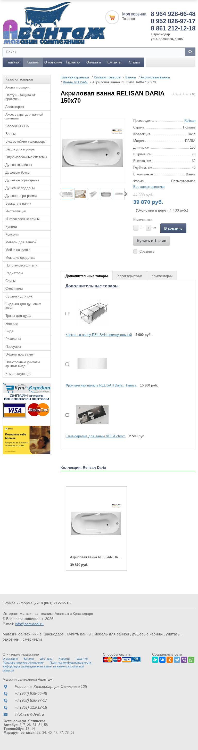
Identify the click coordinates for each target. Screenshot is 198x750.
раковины (11, 639)
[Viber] (184, 659)
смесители (32, 639)
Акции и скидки (17, 87)
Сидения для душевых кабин (23, 306)
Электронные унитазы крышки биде (22, 364)
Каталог (33, 62)
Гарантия (73, 62)
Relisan (189, 121)
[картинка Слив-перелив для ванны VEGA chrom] (89, 414)
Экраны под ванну (19, 354)
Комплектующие (18, 374)
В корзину (173, 228)
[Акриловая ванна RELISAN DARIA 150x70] (96, 521)
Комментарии (162, 276)
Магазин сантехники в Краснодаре (33, 634)
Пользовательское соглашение (23, 662)
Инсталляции (15, 211)
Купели (11, 227)
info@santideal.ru (29, 624)
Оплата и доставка (93, 63)
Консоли (12, 234)
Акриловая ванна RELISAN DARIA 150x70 (102, 557)
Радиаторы (14, 273)
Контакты (114, 62)
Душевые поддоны (20, 188)
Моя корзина (134, 14)
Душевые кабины (18, 165)
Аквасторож (14, 107)
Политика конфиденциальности (70, 662)
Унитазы (11, 323)
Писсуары (13, 347)
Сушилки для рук (18, 296)
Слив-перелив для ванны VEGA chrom (95, 436)
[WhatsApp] (191, 659)
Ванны (10, 134)
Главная (12, 62)
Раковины (13, 339)
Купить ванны (79, 634)
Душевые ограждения (22, 180)
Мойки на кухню (17, 250)
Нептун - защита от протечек (20, 97)
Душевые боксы (17, 172)
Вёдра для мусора (20, 149)
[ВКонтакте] (162, 659)
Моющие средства (20, 258)
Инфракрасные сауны (22, 219)
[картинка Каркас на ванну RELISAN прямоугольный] (89, 313)
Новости (64, 658)
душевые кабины (147, 634)
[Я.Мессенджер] (155, 659)
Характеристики (129, 276)
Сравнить (146, 251)
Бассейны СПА (17, 126)
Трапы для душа (18, 316)
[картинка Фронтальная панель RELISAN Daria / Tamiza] (89, 363)
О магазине (53, 62)
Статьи (134, 62)
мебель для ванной (111, 634)
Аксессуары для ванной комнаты (24, 116)
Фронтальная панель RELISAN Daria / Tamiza (100, 385)
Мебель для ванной (20, 242)
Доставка (46, 658)
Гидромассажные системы (26, 157)
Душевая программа (21, 196)
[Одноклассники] (170, 659)
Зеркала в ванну (18, 203)
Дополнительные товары (86, 276)
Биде (9, 331)
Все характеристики (148, 187)
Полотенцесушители (21, 265)
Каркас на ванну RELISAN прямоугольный (98, 335)
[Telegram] (177, 659)
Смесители (14, 289)
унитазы (173, 634)
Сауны (10, 281)
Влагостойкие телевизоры (25, 141)
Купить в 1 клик (151, 241)
